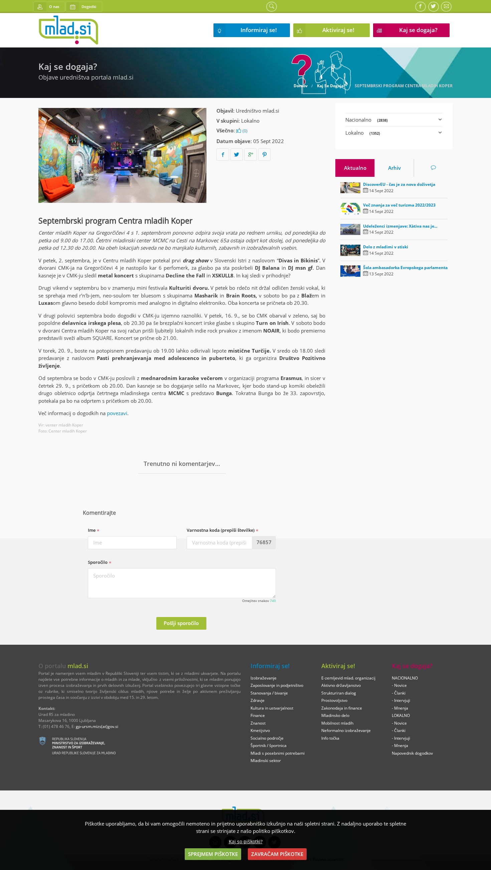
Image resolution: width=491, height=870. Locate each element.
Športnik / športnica (269, 745)
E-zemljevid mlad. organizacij (348, 678)
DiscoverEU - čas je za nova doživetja (399, 184)
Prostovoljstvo (334, 700)
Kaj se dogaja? (418, 30)
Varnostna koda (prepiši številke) (221, 530)
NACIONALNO (405, 678)
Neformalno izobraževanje (346, 730)
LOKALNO (401, 715)
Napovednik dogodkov (412, 753)
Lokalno (250, 120)
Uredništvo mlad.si (257, 110)
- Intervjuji (401, 700)
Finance (258, 715)
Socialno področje (267, 738)
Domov (301, 86)
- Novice (399, 685)
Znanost (258, 723)
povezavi (117, 413)
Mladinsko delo (335, 715)
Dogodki (88, 6)
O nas (54, 6)
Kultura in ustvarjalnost (272, 708)
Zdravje (258, 700)
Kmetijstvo (260, 730)
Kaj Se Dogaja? (331, 86)
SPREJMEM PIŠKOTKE (213, 854)
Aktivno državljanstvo (341, 685)
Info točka (330, 738)
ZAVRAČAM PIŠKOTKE (277, 854)
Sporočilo (98, 562)
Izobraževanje (264, 678)
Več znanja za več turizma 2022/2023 (399, 205)
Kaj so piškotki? (246, 842)
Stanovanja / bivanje (269, 693)
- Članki (398, 693)
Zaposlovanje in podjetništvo (277, 685)
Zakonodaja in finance (341, 708)
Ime (92, 530)
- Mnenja (400, 708)
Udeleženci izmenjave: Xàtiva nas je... (400, 226)
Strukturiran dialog (338, 693)
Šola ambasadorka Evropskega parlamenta (405, 267)
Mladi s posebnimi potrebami (278, 753)
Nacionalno (366, 119)
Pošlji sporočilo (181, 623)
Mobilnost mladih (337, 723)
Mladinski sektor (266, 760)
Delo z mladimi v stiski (385, 246)
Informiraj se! (258, 30)
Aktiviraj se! (338, 30)
